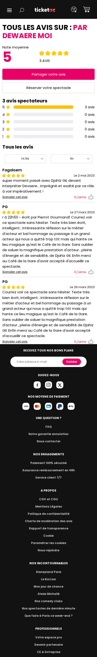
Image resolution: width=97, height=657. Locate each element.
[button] (9, 10)
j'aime (80, 197)
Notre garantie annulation (48, 434)
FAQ (48, 427)
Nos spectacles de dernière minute (48, 608)
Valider (71, 362)
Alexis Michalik (49, 594)
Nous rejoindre (48, 550)
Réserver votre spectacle (48, 87)
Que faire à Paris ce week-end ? (48, 616)
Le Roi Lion (48, 579)
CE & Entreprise (48, 652)
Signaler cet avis (15, 197)
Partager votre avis (48, 74)
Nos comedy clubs (48, 601)
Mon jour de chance (48, 586)
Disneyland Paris (48, 572)
